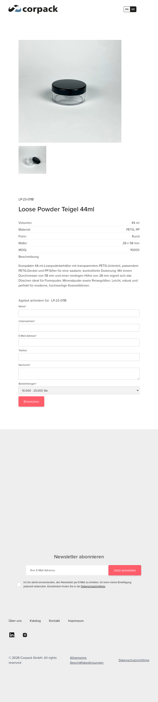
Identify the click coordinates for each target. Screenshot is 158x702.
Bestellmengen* (27, 383)
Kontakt (54, 620)
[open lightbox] (79, 91)
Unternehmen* (27, 321)
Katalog (35, 620)
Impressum (76, 620)
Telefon (23, 350)
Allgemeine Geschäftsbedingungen (86, 660)
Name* (22, 306)
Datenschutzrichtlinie (93, 586)
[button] (144, 9)
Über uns (15, 620)
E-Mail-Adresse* (27, 336)
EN (127, 9)
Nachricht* (24, 365)
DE (133, 9)
